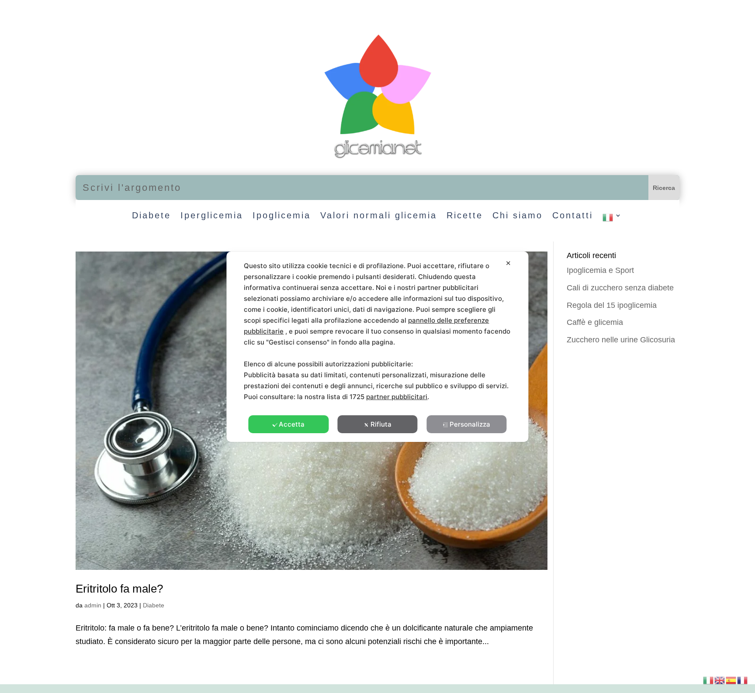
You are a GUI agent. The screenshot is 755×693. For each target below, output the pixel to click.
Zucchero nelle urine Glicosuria (621, 339)
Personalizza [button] (470, 424)
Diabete (151, 216)
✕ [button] (508, 263)
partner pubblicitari (396, 397)
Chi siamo (517, 216)
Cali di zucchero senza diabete (620, 287)
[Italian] (613, 219)
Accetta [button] (292, 424)
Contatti (572, 216)
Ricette (465, 216)
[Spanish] (731, 679)
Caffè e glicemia (595, 322)
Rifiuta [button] (381, 424)
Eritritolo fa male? (119, 588)
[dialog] (377, 347)
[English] (720, 679)
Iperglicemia (211, 216)
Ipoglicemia (282, 216)
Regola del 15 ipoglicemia (612, 305)
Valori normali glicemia (378, 216)
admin (92, 605)
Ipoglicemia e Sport (600, 270)
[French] (742, 679)
